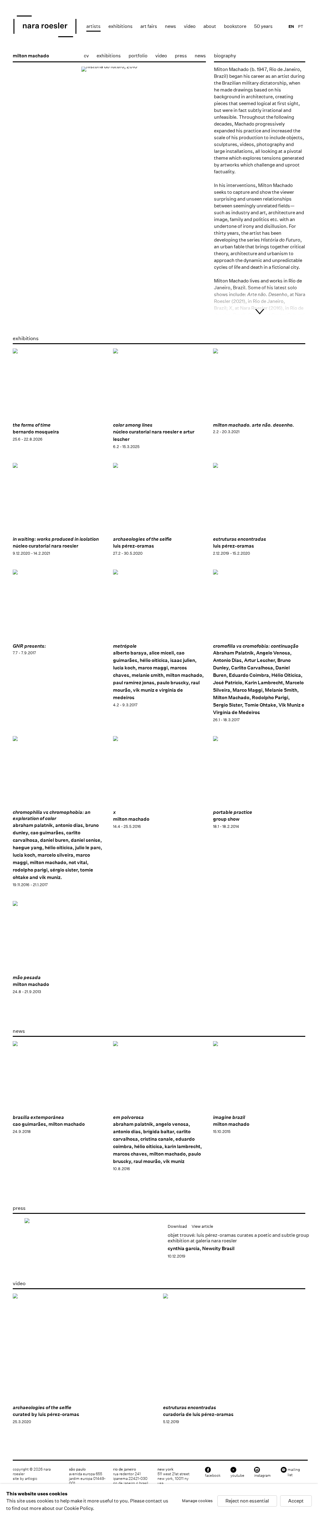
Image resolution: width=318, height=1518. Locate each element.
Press (181, 56)
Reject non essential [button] (247, 1501)
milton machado (31, 56)
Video (190, 26)
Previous (23, 160)
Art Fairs (148, 26)
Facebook (212, 1475)
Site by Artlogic (25, 1478)
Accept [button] (296, 1501)
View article (202, 1226)
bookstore (235, 26)
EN (291, 26)
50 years (263, 26)
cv (86, 56)
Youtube (237, 1475)
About (209, 26)
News (170, 26)
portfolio (138, 56)
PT (300, 26)
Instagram (262, 1475)
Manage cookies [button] (197, 1501)
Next (195, 160)
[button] (23, 272)
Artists (93, 26)
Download (177, 1226)
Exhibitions (120, 26)
